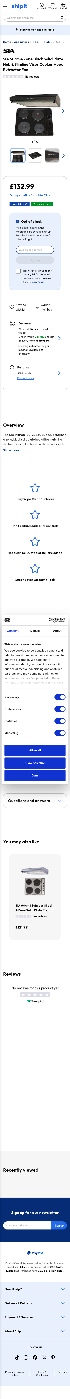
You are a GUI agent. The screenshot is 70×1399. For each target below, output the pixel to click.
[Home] (19, 7)
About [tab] (57, 630)
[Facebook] (35, 1357)
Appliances (21, 42)
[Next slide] (63, 111)
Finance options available (37, 29)
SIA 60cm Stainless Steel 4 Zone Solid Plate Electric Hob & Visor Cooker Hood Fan (35, 908)
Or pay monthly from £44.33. (29, 195)
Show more (11, 450)
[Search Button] (62, 18)
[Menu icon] (5, 6)
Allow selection (35, 763)
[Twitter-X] (44, 1357)
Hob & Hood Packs (48, 42)
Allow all (35, 750)
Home (7, 42)
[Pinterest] (53, 1357)
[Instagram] (26, 1357)
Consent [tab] (12, 630)
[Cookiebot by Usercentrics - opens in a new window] (49, 620)
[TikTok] (17, 1357)
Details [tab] (35, 630)
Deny (35, 775)
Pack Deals (36, 42)
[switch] (60, 709)
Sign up (35, 260)
